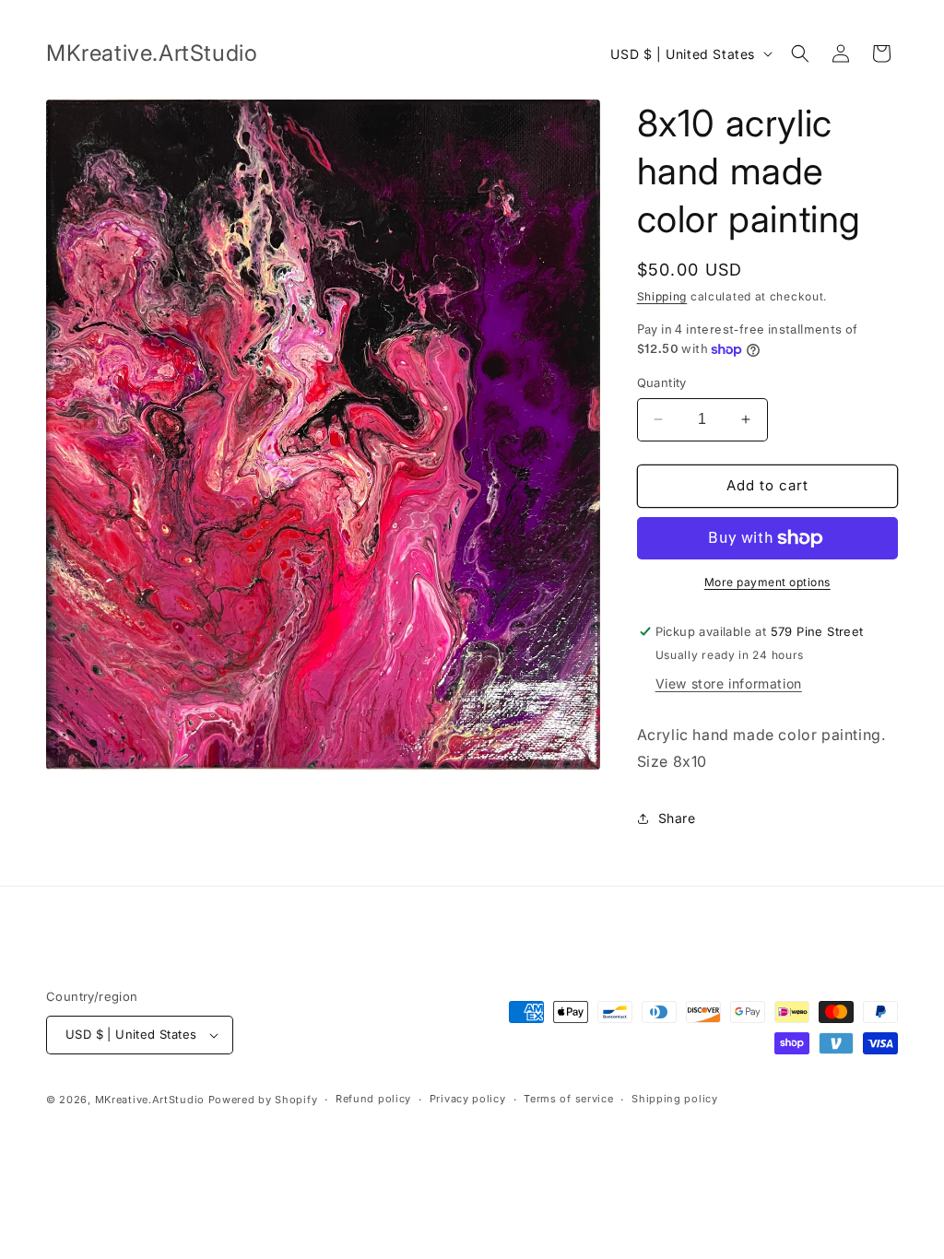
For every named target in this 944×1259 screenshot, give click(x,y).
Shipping (662, 296)
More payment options (767, 582)
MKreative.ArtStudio (150, 1099)
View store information (728, 683)
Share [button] (677, 818)
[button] (800, 53)
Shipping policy (674, 1098)
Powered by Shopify (263, 1099)
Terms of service (568, 1098)
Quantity (662, 382)
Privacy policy (468, 1098)
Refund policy (373, 1098)
